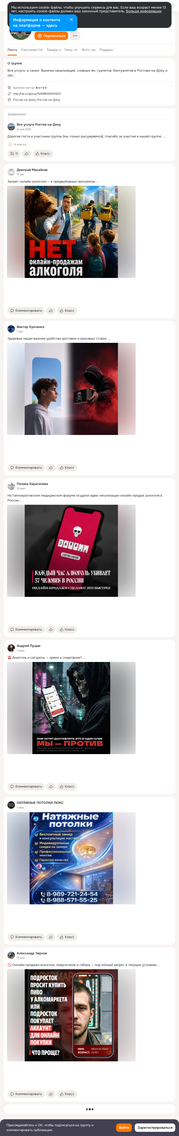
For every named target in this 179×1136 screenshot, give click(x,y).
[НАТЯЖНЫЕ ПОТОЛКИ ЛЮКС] (11, 805)
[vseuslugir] (11, 126)
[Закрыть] (71, 20)
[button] (51, 36)
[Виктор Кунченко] (11, 329)
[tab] (12, 50)
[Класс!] (10, 144)
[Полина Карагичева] (11, 486)
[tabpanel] (89, 605)
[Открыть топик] (89, 136)
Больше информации (144, 11)
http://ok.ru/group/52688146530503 (37, 94)
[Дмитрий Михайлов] (11, 172)
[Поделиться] (26, 153)
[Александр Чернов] (11, 955)
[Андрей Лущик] (11, 648)
